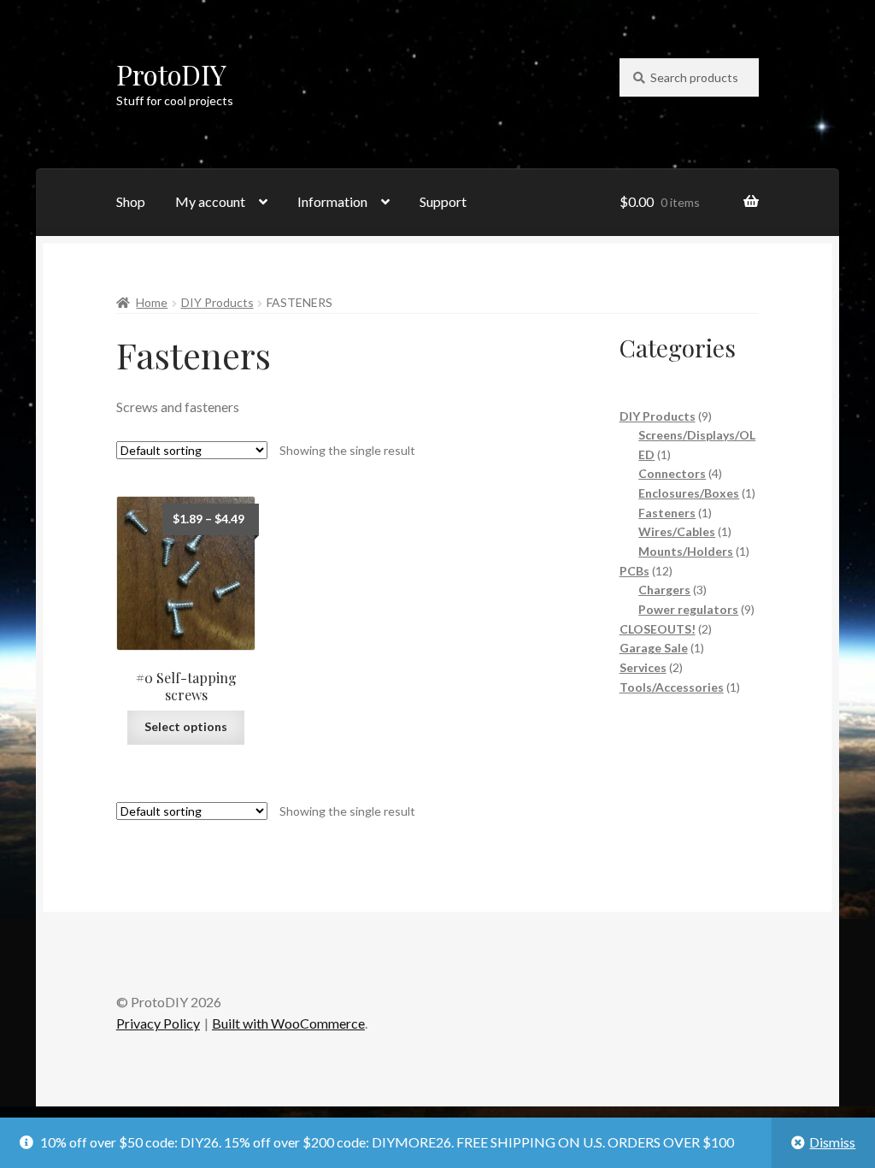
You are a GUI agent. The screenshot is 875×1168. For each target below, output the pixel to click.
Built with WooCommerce (288, 1023)
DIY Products (217, 302)
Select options (185, 726)
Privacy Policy (158, 1023)
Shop (130, 201)
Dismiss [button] (832, 1142)
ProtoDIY (171, 74)
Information (332, 201)
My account (210, 201)
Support (443, 201)
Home (151, 302)
